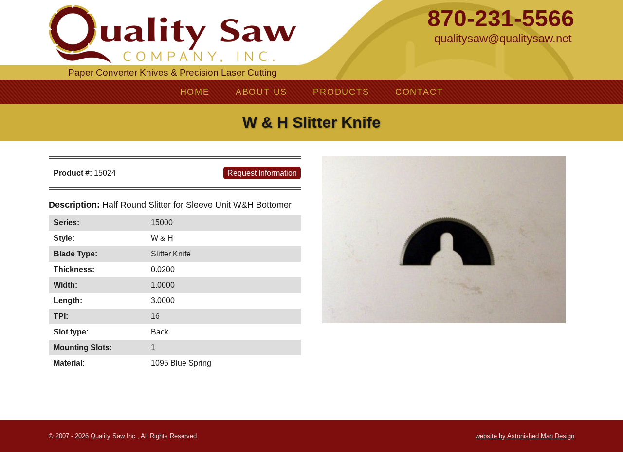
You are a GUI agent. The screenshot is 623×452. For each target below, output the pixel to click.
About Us (261, 92)
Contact (419, 92)
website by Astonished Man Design (525, 436)
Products (341, 92)
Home (195, 92)
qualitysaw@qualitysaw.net (503, 38)
